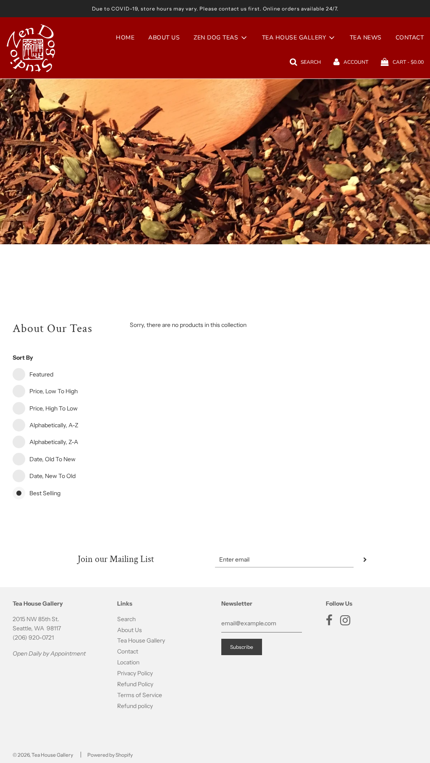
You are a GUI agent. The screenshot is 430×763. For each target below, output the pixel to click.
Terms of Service (139, 695)
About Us (164, 38)
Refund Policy (135, 684)
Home (125, 38)
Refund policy (135, 706)
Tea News (366, 38)
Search (126, 619)
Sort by (23, 357)
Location (128, 662)
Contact (127, 651)
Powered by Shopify (110, 755)
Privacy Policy (135, 673)
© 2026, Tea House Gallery (43, 755)
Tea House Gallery (141, 640)
